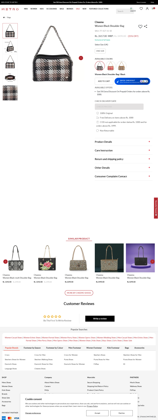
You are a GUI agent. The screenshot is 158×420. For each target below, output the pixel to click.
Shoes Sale (127, 341)
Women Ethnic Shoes (32, 338)
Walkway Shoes (136, 386)
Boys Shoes (107, 341)
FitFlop (133, 390)
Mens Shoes (6, 382)
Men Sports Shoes (60, 341)
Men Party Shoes (45, 341)
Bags (3, 405)
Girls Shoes (117, 341)
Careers (48, 386)
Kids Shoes (96, 341)
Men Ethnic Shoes (141, 338)
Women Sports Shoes (87, 338)
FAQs (47, 390)
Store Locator (141, 2)
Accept (97, 413)
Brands (4, 394)
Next (81, 58)
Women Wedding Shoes (106, 338)
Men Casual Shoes (125, 338)
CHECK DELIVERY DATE (105, 101)
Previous (5, 261)
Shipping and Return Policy (97, 386)
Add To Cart (104, 81)
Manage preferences (33, 413)
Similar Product (79, 238)
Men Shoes (73, 341)
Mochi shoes (135, 382)
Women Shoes (85, 341)
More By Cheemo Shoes (79, 293)
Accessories (6, 402)
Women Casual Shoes (13, 338)
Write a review (100, 318)
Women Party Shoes (69, 338)
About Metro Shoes (52, 382)
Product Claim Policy (95, 390)
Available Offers (103, 87)
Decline (122, 413)
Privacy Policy (92, 406)
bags (9, 17)
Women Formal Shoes (50, 338)
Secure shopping (93, 382)
